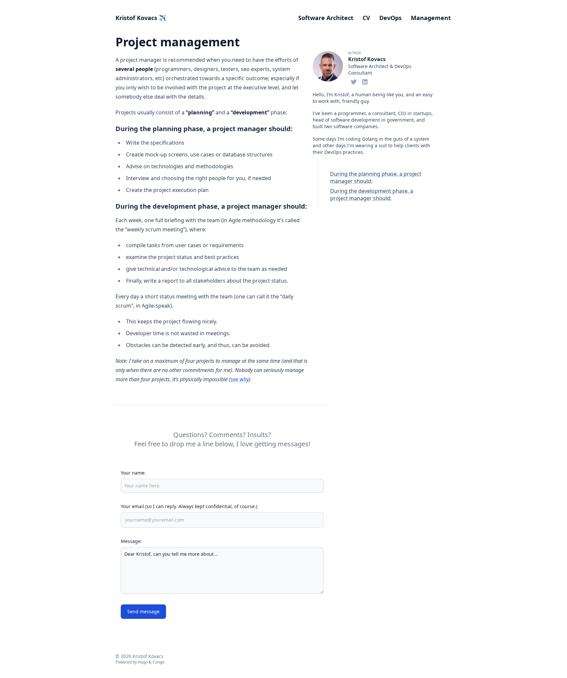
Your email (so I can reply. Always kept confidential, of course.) (189, 506)
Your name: (133, 473)
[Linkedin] (364, 80)
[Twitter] (353, 80)
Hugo (143, 662)
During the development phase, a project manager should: (371, 194)
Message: (131, 541)
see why (240, 379)
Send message (143, 611)
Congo (158, 662)
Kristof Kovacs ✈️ (141, 18)
